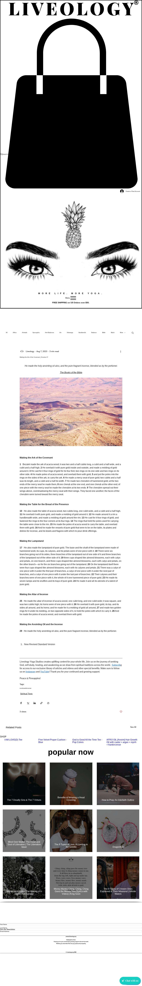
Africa (15, 332)
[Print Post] (48, 703)
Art (60, 332)
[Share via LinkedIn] (34, 703)
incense (28, 688)
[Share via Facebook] (21, 703)
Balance (94, 332)
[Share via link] (41, 703)
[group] (71, 742)
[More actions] (120, 351)
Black (112, 332)
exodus (22, 688)
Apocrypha (36, 332)
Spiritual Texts (26, 694)
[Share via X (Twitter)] (27, 703)
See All (133, 727)
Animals (24, 332)
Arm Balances (49, 332)
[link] (71, 104)
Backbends (82, 332)
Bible (103, 332)
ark (25, 688)
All (6, 332)
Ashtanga (70, 332)
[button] (132, 332)
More (121, 332)
